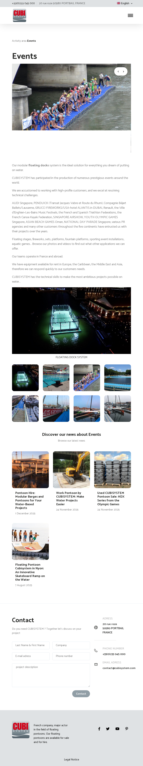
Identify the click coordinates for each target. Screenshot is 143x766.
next (124, 71)
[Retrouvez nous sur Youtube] (117, 729)
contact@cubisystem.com (117, 668)
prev (117, 71)
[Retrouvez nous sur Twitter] (108, 729)
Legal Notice (71, 759)
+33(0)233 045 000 (114, 654)
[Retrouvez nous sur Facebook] (99, 729)
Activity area (19, 41)
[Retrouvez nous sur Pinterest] (126, 729)
